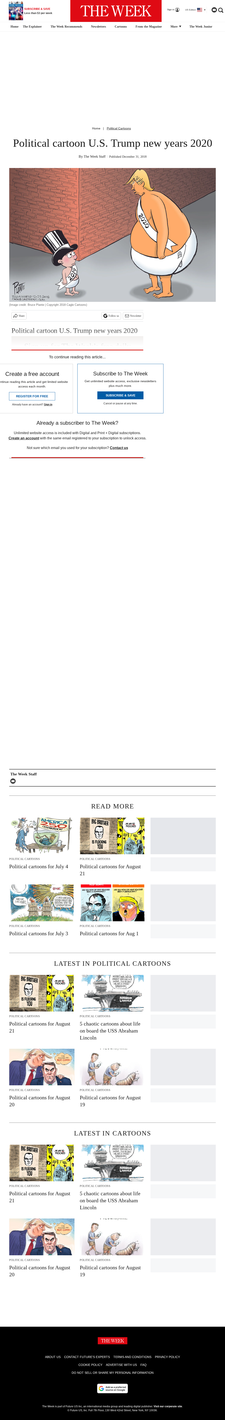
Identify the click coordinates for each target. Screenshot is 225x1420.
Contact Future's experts (87, 1357)
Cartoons (121, 26)
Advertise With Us (121, 1365)
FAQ (143, 1365)
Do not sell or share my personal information (113, 1372)
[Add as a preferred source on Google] (112, 1388)
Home (96, 128)
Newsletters (98, 26)
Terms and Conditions (132, 1357)
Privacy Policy (167, 1357)
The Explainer (32, 26)
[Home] (13, 26)
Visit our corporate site (168, 1406)
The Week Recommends (66, 26)
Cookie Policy (90, 1365)
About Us (53, 1357)
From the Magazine (149, 26)
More (174, 26)
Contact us (119, 448)
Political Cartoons (119, 128)
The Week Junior (200, 26)
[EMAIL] (14, 781)
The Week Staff (94, 156)
